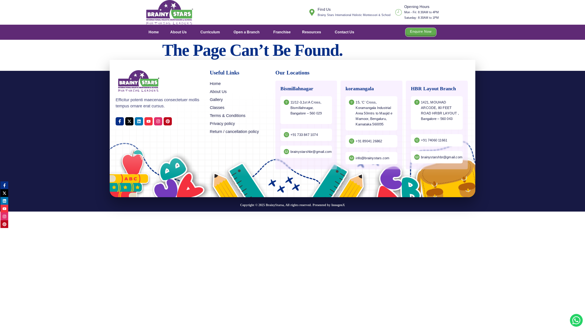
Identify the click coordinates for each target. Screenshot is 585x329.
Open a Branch (247, 32)
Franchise (282, 32)
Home (154, 32)
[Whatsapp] (576, 320)
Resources (311, 32)
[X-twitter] (129, 121)
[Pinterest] (168, 121)
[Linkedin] (139, 121)
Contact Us (344, 32)
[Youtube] (148, 121)
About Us (178, 32)
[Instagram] (158, 121)
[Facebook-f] (120, 121)
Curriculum (210, 32)
